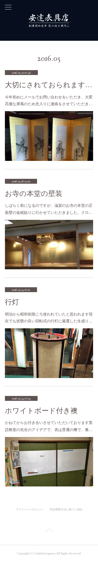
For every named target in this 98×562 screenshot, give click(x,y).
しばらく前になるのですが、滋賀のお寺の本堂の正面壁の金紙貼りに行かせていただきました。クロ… (49, 208)
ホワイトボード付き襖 (41, 411)
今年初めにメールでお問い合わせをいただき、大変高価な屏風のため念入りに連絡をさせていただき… (49, 100)
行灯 (12, 302)
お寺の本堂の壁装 (33, 194)
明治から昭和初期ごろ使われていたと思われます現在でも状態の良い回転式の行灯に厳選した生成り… (49, 317)
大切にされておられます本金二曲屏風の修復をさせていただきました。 (49, 85)
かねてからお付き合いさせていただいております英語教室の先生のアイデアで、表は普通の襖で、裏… (49, 426)
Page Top (49, 532)
